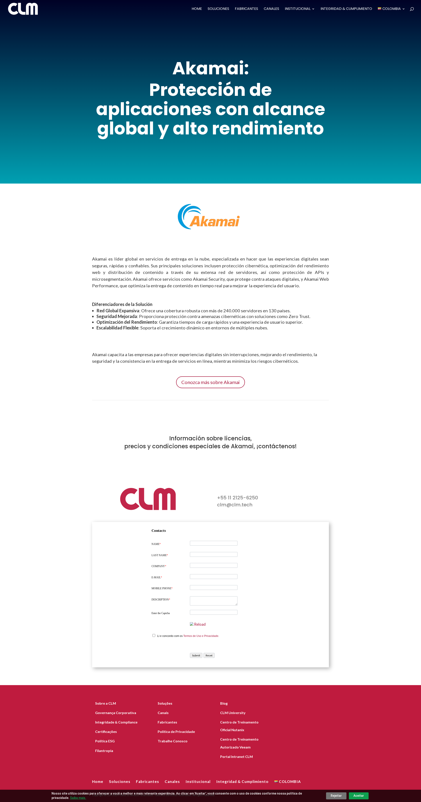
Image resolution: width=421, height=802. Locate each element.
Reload (200, 624)
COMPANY (159, 566)
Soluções (165, 703)
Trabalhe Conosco (172, 741)
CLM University (233, 713)
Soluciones (218, 9)
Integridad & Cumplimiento (346, 9)
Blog (224, 703)
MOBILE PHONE (162, 588)
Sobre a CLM (105, 703)
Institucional (297, 9)
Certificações (106, 731)
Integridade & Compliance (116, 722)
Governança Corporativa (115, 713)
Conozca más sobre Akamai (210, 382)
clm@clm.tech (235, 504)
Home (197, 9)
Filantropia (104, 750)
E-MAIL (157, 577)
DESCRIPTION (161, 599)
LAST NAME (160, 555)
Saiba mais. (78, 798)
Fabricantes (246, 9)
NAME (156, 544)
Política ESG (105, 741)
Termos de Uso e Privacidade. (201, 636)
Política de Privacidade (176, 731)
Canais (163, 713)
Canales (271, 9)
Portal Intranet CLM (236, 756)
